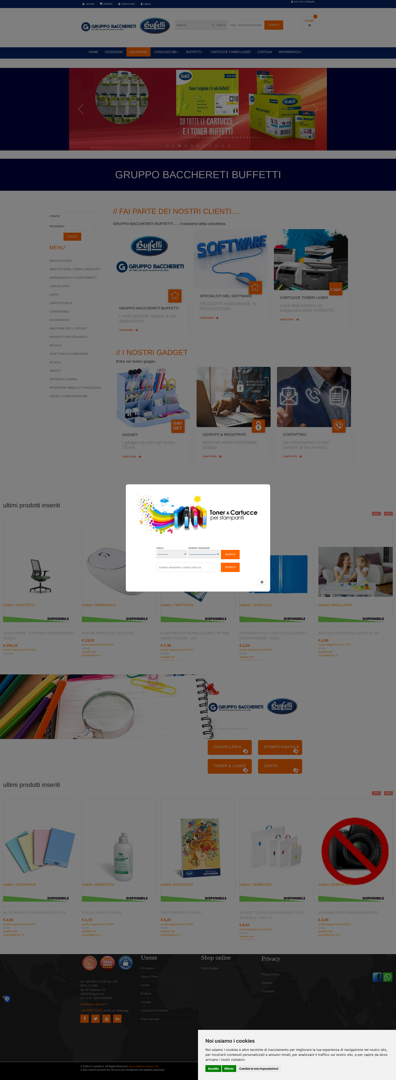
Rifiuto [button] (229, 1068)
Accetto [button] (213, 1068)
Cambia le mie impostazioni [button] (258, 1068)
